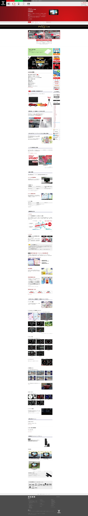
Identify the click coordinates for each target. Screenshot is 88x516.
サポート (49, 494)
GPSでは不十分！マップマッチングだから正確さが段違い (35, 77)
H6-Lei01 (55, 113)
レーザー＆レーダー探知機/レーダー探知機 (14, 5)
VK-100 (54, 116)
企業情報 (29, 513)
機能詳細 (41, 494)
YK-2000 (55, 117)
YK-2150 (55, 105)
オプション (46, 494)
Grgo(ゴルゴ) (30, 506)
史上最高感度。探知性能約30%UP (33, 74)
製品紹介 (38, 494)
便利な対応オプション (31, 84)
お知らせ (32, 513)
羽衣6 (40, 506)
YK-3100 (55, 110)
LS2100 (55, 124)
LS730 (54, 123)
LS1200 (55, 122)
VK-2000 (55, 118)
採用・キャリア (39, 513)
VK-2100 (55, 112)
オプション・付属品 (53, 502)
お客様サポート (52, 499)
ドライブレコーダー (8, 5)
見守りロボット (41, 500)
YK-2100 (55, 111)
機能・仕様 (44, 494)
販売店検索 (52, 505)
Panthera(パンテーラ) (31, 505)
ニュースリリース (35, 513)
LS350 (54, 121)
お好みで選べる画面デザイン (32, 83)
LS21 (54, 127)
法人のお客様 (43, 513)
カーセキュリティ (23, 5)
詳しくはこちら (30, 294)
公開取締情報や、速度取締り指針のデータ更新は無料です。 (34, 257)
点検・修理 (53, 503)
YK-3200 (55, 106)
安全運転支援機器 (28, 5)
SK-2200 (55, 107)
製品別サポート (53, 500)
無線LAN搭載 (30, 80)
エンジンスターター (18, 5)
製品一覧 (29, 498)
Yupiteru (3, 3)
